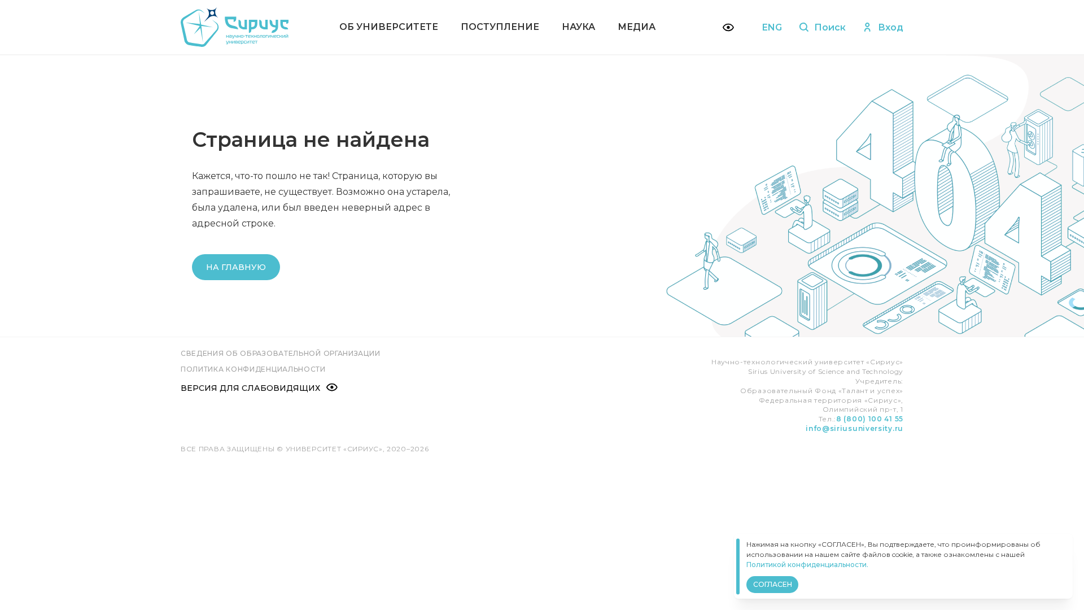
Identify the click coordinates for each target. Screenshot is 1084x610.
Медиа (636, 26)
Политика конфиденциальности (253, 369)
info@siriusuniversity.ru (854, 428)
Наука (578, 26)
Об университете (388, 26)
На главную (236, 267)
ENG (772, 27)
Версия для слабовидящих (250, 388)
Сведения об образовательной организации (280, 353)
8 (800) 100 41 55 (869, 419)
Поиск (830, 27)
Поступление (500, 26)
